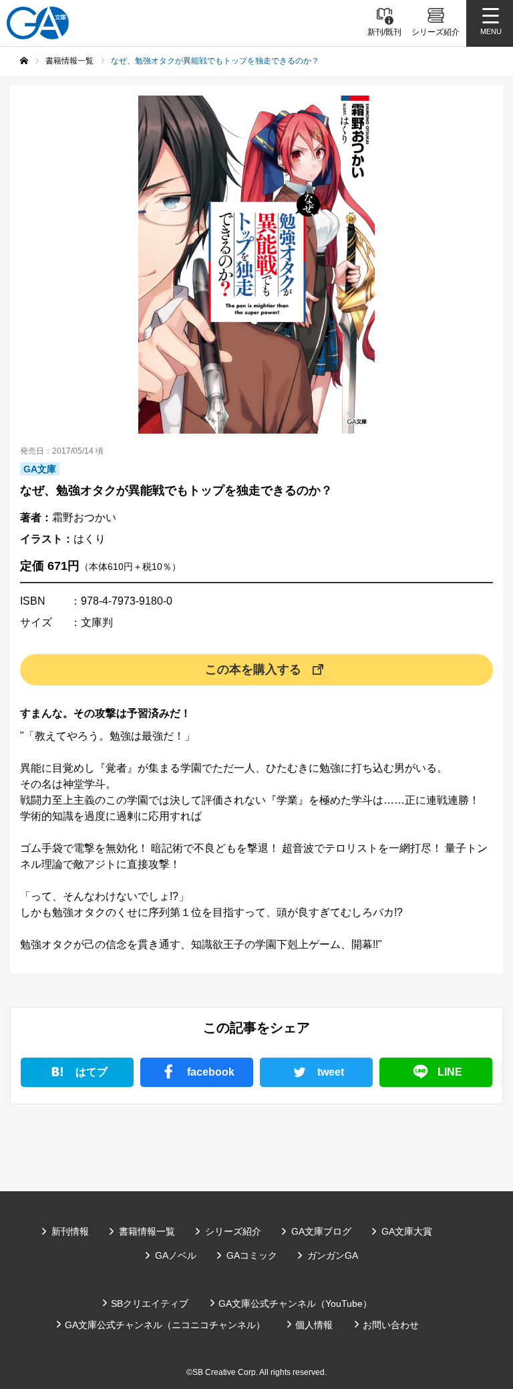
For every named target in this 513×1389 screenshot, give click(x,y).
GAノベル (175, 1255)
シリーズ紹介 (233, 1231)
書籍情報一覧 (147, 1231)
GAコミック (251, 1255)
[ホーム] (24, 60)
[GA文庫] (38, 23)
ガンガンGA (332, 1255)
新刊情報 (70, 1231)
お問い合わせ (391, 1325)
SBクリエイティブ (149, 1303)
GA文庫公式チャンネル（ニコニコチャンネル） (165, 1325)
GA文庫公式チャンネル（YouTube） (295, 1303)
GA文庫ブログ (321, 1231)
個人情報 (314, 1325)
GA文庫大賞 (406, 1231)
